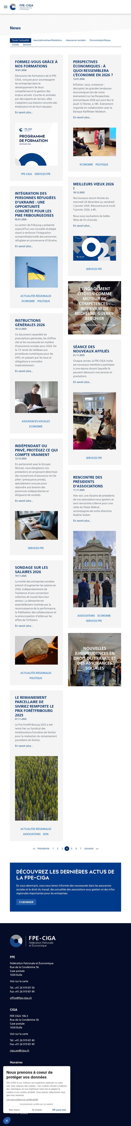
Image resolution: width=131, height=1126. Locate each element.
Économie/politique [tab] (100, 40)
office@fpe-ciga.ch (21, 998)
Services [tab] (27, 44)
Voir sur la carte (19, 981)
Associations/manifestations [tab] (47, 40)
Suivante (88, 848)
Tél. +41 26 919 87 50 (22, 987)
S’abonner (26, 902)
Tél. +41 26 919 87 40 (22, 1040)
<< (34, 848)
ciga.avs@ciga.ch (19, 1050)
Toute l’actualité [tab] (20, 40)
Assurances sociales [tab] (76, 40)
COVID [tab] (15, 44)
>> (97, 848)
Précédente (43, 848)
